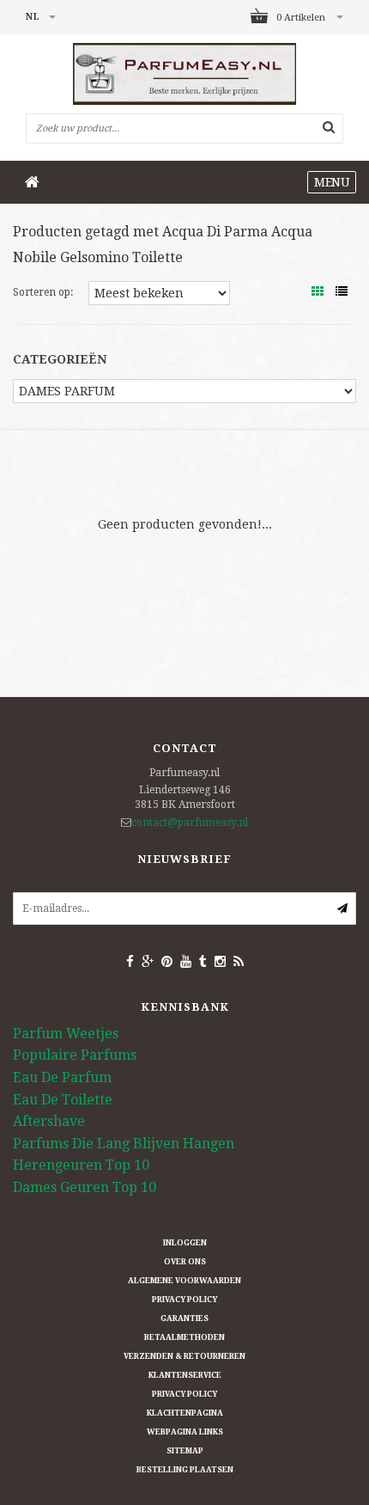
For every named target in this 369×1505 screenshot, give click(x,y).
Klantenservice (184, 1375)
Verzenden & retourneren (184, 1356)
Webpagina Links (185, 1432)
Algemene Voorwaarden (184, 1280)
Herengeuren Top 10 (81, 1165)
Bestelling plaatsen (184, 1469)
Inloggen (185, 1243)
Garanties (184, 1318)
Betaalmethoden (184, 1337)
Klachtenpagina (185, 1413)
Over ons (185, 1261)
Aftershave (49, 1121)
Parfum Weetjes (65, 1033)
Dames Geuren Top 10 (84, 1187)
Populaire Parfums (74, 1055)
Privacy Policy (184, 1299)
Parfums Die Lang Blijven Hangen (123, 1143)
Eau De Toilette (62, 1100)
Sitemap (184, 1451)
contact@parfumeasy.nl (189, 823)
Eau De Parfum (62, 1077)
